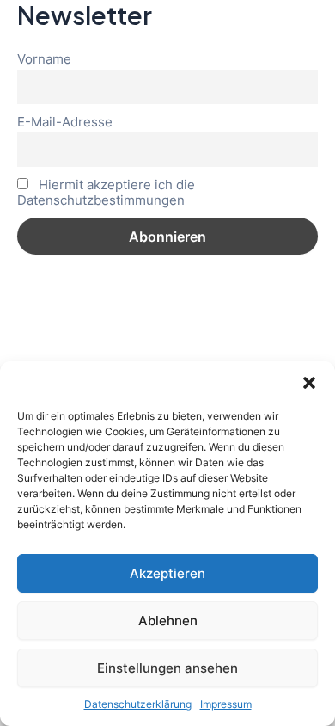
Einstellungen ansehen (167, 668)
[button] (309, 382)
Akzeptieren (167, 573)
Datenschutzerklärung (138, 704)
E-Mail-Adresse (65, 122)
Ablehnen (168, 620)
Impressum (226, 704)
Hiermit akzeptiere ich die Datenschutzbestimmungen (106, 192)
